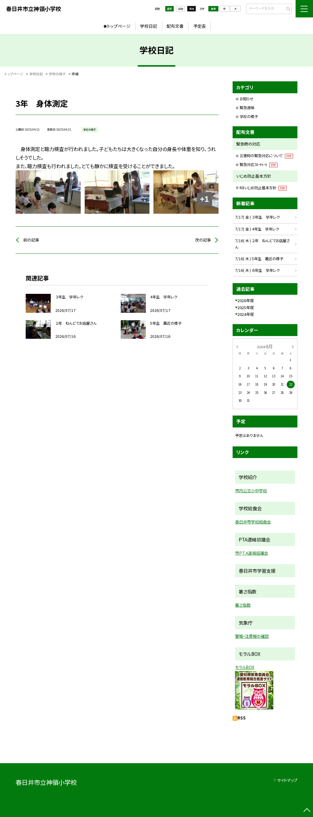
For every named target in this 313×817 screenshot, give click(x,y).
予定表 (199, 26)
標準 (213, 8)
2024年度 (246, 314)
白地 (180, 8)
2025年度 (246, 307)
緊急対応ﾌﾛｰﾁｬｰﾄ (258, 164)
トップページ (119, 26)
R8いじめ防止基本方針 (262, 187)
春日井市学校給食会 (253, 522)
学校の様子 (249, 116)
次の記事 (203, 240)
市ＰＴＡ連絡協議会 (251, 553)
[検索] (286, 9)
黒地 (191, 8)
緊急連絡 (247, 107)
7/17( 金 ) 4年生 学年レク (257, 229)
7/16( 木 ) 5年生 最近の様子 (259, 258)
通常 (169, 8)
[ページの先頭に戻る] (306, 810)
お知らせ (246, 99)
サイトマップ (287, 780)
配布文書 (175, 26)
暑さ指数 (243, 605)
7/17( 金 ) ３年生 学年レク (257, 217)
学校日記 (148, 26)
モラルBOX (244, 667)
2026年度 (246, 300)
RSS (242, 718)
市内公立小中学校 (251, 491)
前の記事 (31, 240)
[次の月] (293, 346)
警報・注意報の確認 (252, 636)
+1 (204, 199)
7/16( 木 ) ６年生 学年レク (257, 270)
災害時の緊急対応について (266, 155)
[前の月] (237, 346)
